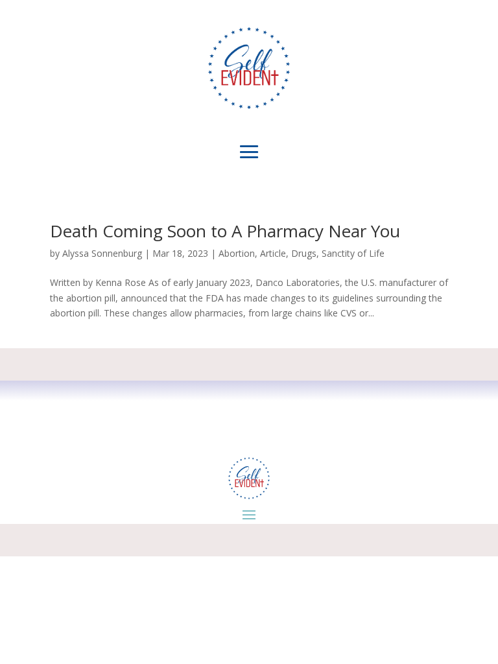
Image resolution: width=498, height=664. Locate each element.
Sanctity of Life (353, 253)
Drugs (303, 253)
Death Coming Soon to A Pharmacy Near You (225, 231)
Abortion (237, 253)
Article (273, 253)
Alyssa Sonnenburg (102, 253)
